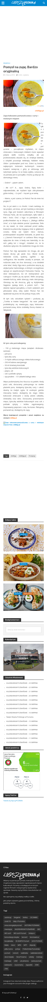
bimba (25, 917)
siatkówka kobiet (36, 953)
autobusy (8, 917)
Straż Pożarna (21, 957)
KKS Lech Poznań (20, 933)
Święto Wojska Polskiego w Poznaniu (20, 717)
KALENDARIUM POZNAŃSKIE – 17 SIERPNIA (22, 708)
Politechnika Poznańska (31, 949)
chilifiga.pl (22, 456)
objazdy (32, 945)
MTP (25, 945)
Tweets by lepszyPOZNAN (13, 801)
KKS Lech (8, 933)
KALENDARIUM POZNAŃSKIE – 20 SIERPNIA (22, 696)
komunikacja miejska (12, 937)
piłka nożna (9, 949)
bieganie (17, 917)
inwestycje (8, 929)
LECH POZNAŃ (37, 941)
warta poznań (36, 961)
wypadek (29, 965)
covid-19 (7, 921)
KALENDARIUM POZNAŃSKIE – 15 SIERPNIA (22, 721)
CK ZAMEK (33, 917)
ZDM (36, 965)
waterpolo (8, 965)
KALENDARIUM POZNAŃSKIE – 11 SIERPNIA (22, 738)
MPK (19, 945)
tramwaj (39, 957)
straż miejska (9, 957)
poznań (7, 953)
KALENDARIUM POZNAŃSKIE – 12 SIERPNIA (22, 734)
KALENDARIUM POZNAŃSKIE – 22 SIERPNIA (22, 687)
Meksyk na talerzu (23, 597)
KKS (38, 929)
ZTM (6, 969)
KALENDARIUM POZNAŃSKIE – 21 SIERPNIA (22, 691)
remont (15, 953)
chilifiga (13, 456)
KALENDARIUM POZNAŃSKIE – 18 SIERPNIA (22, 704)
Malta (6, 945)
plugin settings (31, 983)
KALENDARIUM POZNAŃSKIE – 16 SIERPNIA (22, 713)
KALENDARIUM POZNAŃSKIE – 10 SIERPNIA (22, 742)
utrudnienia (24, 961)
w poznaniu (19, 965)
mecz (13, 945)
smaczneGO (28, 593)
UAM (15, 961)
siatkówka (24, 953)
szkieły (31, 957)
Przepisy (6, 63)
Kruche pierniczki (23, 537)
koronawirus (34, 937)
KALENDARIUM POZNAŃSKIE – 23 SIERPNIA (23, 656)
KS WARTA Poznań (22, 941)
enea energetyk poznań (13, 925)
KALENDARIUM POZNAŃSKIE (25, 929)
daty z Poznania (19, 921)
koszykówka (9, 941)
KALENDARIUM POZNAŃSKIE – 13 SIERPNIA (22, 730)
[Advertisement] (23, 32)
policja (17, 949)
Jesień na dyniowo (23, 567)
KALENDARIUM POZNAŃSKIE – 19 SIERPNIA (22, 700)
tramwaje (8, 961)
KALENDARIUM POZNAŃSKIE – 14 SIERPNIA (22, 725)
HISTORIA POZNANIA (32, 925)
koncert (24, 937)
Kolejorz (32, 933)
